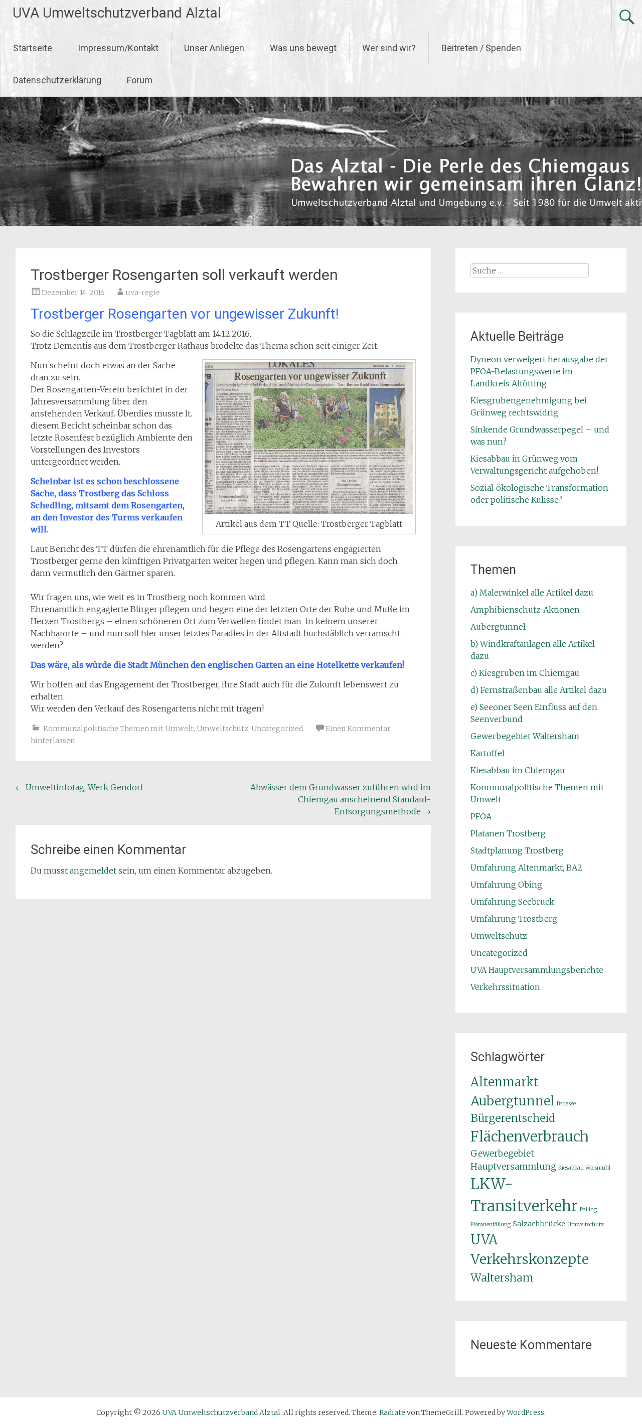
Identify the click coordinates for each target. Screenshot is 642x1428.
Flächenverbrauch (529, 1137)
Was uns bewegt (303, 48)
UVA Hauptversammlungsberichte (536, 970)
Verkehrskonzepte (529, 1259)
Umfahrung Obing (506, 885)
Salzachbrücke (539, 1223)
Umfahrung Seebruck (512, 902)
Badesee (566, 1103)
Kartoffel (487, 753)
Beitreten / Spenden (481, 48)
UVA (484, 1239)
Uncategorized (277, 728)
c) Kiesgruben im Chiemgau (524, 673)
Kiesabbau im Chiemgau (517, 770)
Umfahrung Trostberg (513, 919)
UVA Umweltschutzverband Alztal (117, 13)
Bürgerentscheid (512, 1118)
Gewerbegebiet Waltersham (524, 736)
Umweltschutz (222, 728)
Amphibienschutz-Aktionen (525, 610)
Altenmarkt (504, 1082)
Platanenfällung (490, 1224)
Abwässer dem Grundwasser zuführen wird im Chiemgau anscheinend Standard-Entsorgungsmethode (340, 799)
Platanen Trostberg (508, 833)
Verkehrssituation (505, 987)
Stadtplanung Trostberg (517, 850)
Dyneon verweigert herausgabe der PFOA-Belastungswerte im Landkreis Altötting (539, 371)
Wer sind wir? (389, 48)
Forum (139, 80)
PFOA (481, 816)
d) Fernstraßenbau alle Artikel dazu (538, 690)
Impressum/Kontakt (118, 48)
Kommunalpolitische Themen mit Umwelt (118, 728)
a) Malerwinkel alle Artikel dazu (531, 593)
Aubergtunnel (498, 627)
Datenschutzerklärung (57, 80)
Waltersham (501, 1277)
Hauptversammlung (513, 1166)
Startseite (32, 48)
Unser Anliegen (214, 48)
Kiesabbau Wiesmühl (584, 1168)
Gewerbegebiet (502, 1153)
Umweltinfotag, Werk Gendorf (79, 787)
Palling (588, 1209)
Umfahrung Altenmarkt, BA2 (526, 868)
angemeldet (93, 871)
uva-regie (143, 292)
